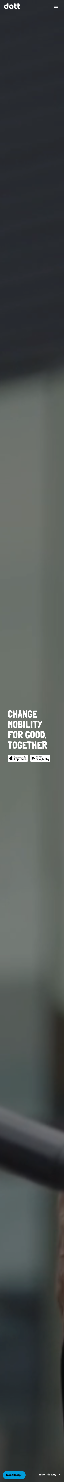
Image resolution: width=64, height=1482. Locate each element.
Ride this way (47, 1474)
